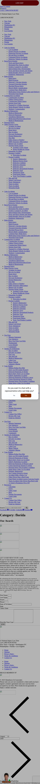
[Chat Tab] (20, 392)
